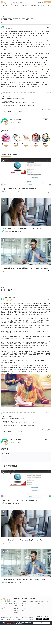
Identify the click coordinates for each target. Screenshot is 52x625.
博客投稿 (16, 612)
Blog (27, 617)
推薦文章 (36, 5)
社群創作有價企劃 (6, 5)
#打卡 (38, 601)
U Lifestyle (4, 617)
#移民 (39, 604)
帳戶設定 (24, 604)
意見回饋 (16, 610)
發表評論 (5, 453)
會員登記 (40, 2)
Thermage (37, 347)
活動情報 (34, 103)
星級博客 (42, 5)
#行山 (35, 601)
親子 (20, 103)
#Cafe (46, 601)
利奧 (36, 144)
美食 (17, 103)
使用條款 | (15, 619)
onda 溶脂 (35, 327)
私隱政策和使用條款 (11, 623)
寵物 (24, 103)
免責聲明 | (9, 619)
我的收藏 (24, 606)
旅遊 (13, 103)
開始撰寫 (47, 2)
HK (14, 617)
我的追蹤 (24, 608)
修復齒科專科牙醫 (43, 315)
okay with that (10, 27)
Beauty (18, 617)
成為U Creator (24, 5)
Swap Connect (29, 79)
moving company (39, 66)
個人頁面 (24, 601)
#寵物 (31, 601)
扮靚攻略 (28, 103)
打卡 (10, 103)
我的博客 (24, 610)
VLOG (15, 604)
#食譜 (42, 601)
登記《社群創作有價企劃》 (18, 98)
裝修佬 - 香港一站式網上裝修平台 (46, 144)
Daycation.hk (26, 144)
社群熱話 (15, 5)
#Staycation (33, 604)
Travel (10, 617)
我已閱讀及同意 (41, 623)
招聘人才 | (26, 619)
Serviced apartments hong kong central (19, 50)
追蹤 (48, 27)
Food (23, 617)
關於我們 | (4, 619)
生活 (2, 16)
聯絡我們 (31, 619)
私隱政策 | (21, 619)
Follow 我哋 (31, 105)
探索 (32, 5)
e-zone (31, 617)
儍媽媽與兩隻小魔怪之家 (6, 144)
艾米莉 (16, 144)
